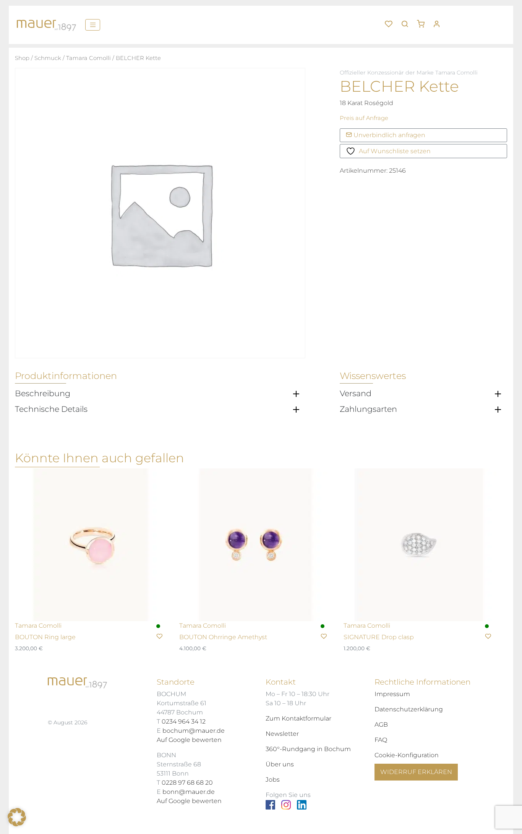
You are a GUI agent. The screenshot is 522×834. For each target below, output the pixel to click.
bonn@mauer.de (188, 791)
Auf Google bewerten (189, 739)
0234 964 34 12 (184, 721)
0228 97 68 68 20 (187, 782)
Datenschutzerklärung (408, 709)
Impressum (392, 694)
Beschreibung (42, 393)
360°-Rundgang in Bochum (308, 749)
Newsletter (282, 733)
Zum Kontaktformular (298, 718)
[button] (423, 21)
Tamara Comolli (88, 58)
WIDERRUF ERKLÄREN (416, 772)
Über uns (280, 764)
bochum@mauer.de (193, 730)
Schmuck (47, 58)
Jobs (273, 779)
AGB (381, 724)
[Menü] (92, 25)
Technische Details (51, 409)
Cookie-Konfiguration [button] (406, 755)
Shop (22, 58)
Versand (355, 393)
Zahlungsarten (368, 409)
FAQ (380, 739)
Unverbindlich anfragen (388, 135)
